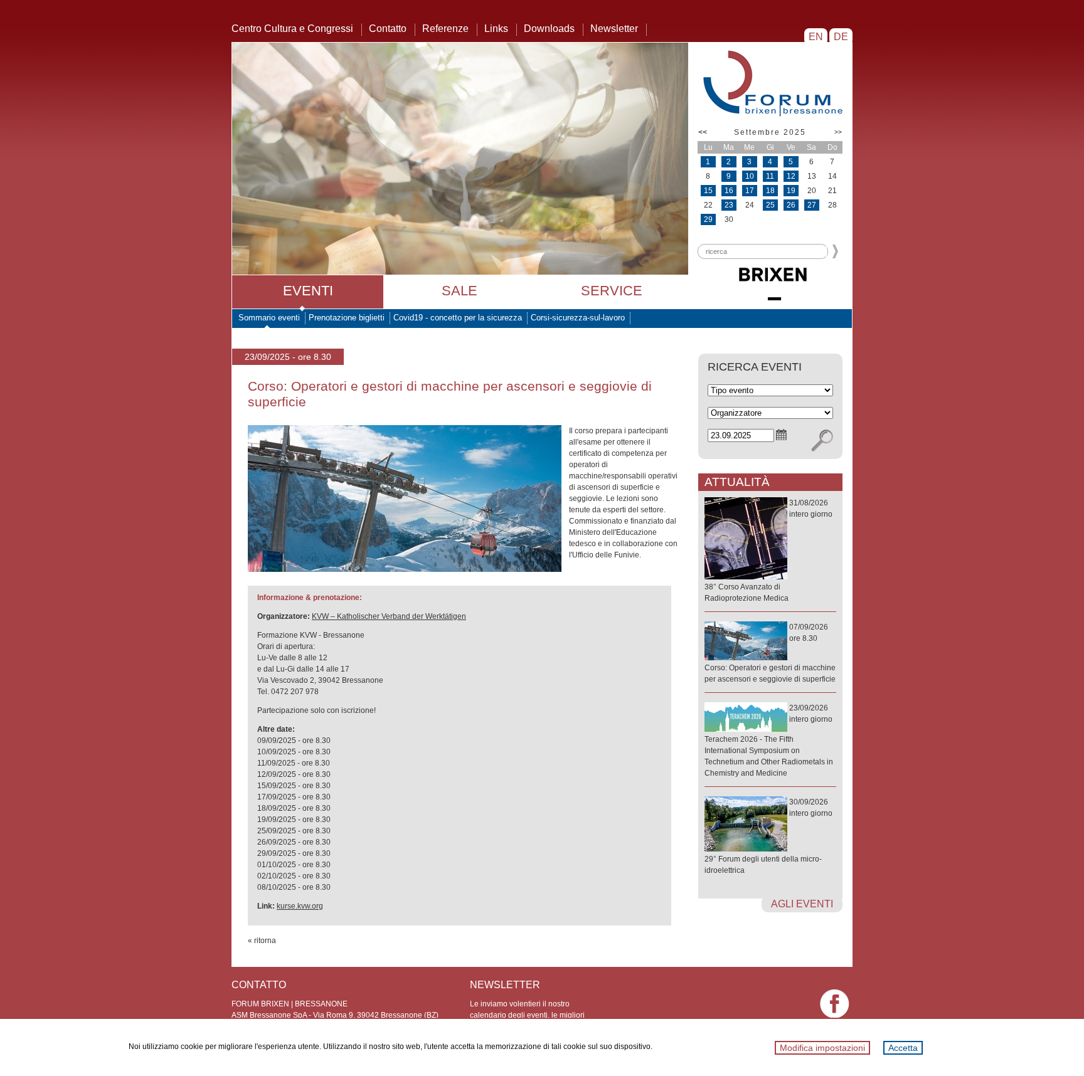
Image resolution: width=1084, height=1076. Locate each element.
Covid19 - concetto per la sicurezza (457, 317)
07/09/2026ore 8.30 (770, 653)
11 (770, 176)
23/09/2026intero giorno (768, 741)
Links (496, 28)
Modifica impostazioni (822, 1048)
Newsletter (614, 28)
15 (708, 190)
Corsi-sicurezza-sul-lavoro (578, 317)
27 (811, 205)
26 (791, 205)
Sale (459, 290)
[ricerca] (822, 441)
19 (791, 190)
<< (702, 132)
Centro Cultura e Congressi (292, 28)
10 (749, 176)
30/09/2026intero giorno (768, 836)
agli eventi (802, 904)
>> (838, 132)
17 (749, 190)
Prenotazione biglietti (347, 317)
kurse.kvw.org (300, 906)
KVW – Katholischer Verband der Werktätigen (389, 616)
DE (841, 36)
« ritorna (262, 940)
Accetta (903, 1048)
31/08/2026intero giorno (768, 550)
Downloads (549, 28)
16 (729, 190)
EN (816, 36)
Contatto (387, 28)
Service (611, 290)
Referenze (445, 28)
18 (770, 190)
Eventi (308, 290)
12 (791, 176)
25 (770, 205)
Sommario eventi (269, 317)
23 (729, 205)
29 (708, 219)
